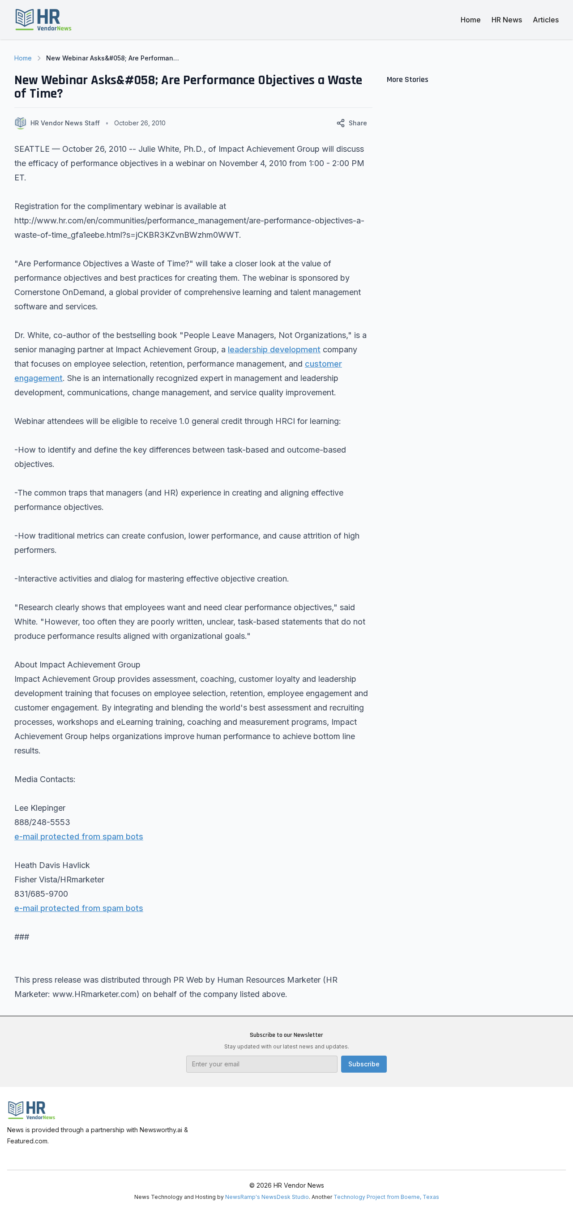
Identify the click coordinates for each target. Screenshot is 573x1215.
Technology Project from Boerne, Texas (386, 1197)
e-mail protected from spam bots (78, 836)
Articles (546, 19)
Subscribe (364, 1064)
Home (471, 19)
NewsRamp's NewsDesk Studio (267, 1197)
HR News (507, 19)
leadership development (274, 349)
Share (358, 123)
